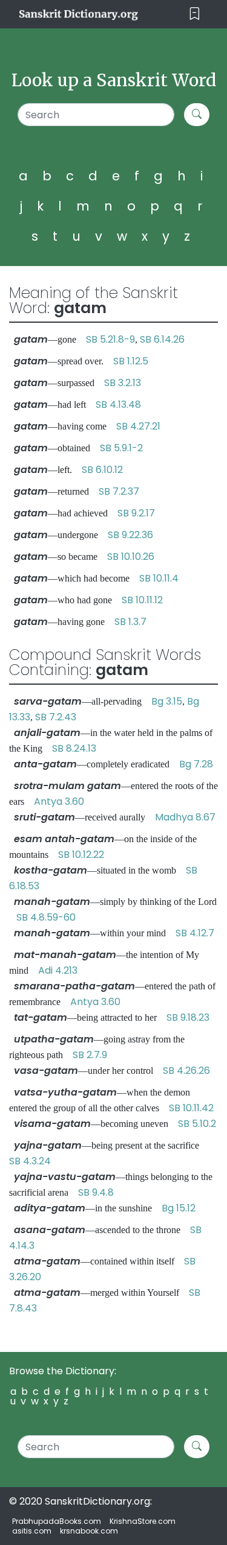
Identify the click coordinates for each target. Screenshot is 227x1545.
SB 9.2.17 (136, 513)
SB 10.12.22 (81, 854)
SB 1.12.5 (130, 361)
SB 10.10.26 (130, 556)
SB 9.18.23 (187, 1017)
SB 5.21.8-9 (110, 339)
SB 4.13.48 (118, 404)
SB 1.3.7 (130, 622)
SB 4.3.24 (30, 1161)
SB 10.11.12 (142, 600)
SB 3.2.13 (122, 383)
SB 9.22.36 (130, 535)
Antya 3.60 (59, 801)
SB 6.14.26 (162, 339)
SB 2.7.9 (90, 1055)
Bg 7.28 (196, 764)
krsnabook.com (89, 1531)
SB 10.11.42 (191, 1108)
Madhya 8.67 (185, 817)
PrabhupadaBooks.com (56, 1521)
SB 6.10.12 (102, 470)
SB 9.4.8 (96, 1192)
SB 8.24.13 (74, 748)
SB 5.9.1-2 (121, 448)
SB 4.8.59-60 (46, 917)
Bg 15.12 (179, 1208)
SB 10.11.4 (159, 578)
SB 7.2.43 (55, 717)
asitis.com (31, 1531)
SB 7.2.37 (119, 491)
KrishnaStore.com (143, 1521)
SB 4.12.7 (195, 933)
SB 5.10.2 (197, 1124)
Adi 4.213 (57, 970)
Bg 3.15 (166, 701)
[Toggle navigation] (194, 14)
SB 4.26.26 (186, 1070)
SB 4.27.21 (138, 426)
